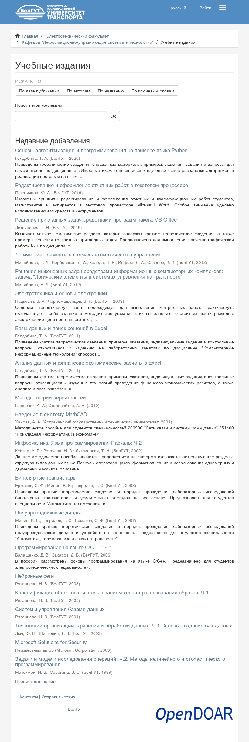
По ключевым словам (152, 91)
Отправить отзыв (58, 697)
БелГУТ (76, 709)
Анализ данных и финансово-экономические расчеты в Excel (88, 362)
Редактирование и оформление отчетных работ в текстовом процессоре (101, 185)
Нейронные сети (34, 575)
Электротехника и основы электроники (61, 293)
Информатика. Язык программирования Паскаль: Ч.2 (78, 442)
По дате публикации (39, 91)
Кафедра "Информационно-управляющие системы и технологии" (88, 42)
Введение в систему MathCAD (51, 414)
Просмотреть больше (36, 681)
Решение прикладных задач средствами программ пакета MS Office (96, 219)
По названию (111, 91)
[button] (180, 7)
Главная (30, 36)
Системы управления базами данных (60, 609)
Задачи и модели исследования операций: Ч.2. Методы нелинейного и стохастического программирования (120, 661)
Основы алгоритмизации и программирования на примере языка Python (101, 150)
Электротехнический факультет (77, 36)
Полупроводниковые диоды (48, 512)
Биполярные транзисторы (46, 477)
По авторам (78, 91)
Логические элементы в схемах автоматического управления (88, 254)
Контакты (29, 697)
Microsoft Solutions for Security (51, 642)
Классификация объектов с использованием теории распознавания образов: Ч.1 (112, 592)
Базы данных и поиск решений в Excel (61, 328)
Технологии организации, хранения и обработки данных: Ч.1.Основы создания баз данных (123, 625)
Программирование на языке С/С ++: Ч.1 (63, 547)
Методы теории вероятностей (50, 397)
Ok (113, 116)
